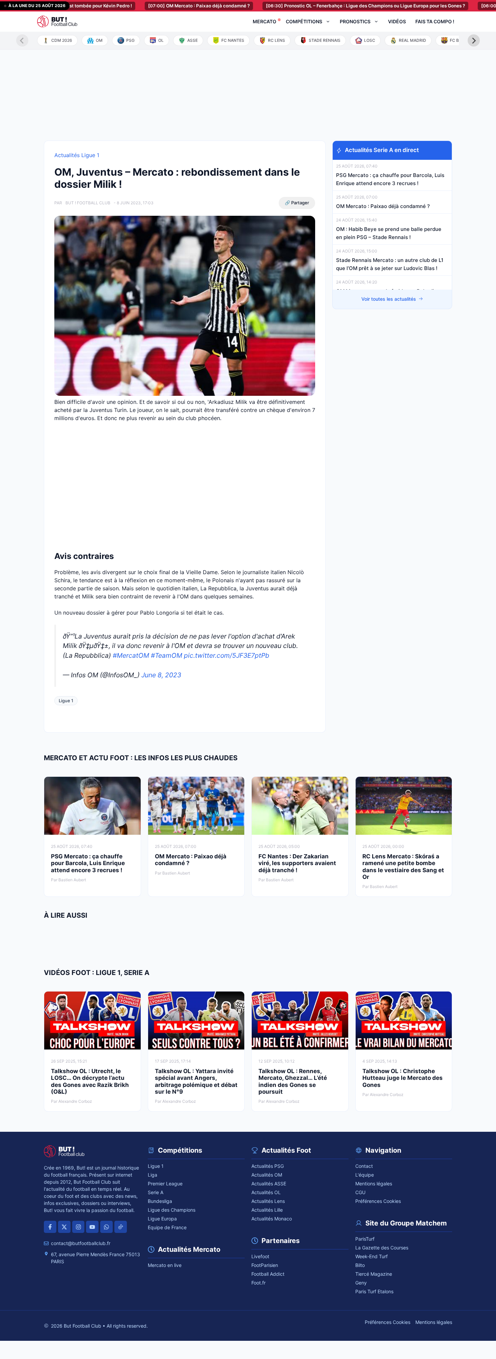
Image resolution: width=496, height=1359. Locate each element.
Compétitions (304, 21)
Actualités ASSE (268, 1183)
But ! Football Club (87, 202)
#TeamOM (166, 655)
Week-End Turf (371, 1256)
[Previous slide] (22, 40)
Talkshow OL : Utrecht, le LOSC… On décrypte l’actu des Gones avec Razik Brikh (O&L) (90, 1081)
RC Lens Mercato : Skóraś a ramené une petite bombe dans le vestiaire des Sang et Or (403, 866)
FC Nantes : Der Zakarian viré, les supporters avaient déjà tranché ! (297, 863)
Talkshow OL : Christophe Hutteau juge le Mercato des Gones (402, 1078)
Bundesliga (160, 1201)
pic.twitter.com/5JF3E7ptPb (226, 655)
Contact (364, 1166)
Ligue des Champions (171, 1210)
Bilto (360, 1265)
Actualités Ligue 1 (76, 155)
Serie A (155, 1192)
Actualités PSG (267, 1166)
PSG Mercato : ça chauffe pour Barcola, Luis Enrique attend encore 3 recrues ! (88, 863)
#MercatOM (131, 655)
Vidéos (397, 21)
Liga (152, 1175)
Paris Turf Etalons (374, 1291)
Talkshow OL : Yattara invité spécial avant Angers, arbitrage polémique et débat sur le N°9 (196, 1081)
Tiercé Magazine (373, 1274)
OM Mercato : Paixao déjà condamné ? (166, 5)
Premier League (165, 1183)
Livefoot (260, 1256)
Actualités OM (266, 1175)
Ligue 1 (66, 700)
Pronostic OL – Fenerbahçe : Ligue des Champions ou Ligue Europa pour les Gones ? (333, 5)
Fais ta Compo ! (434, 21)
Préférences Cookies (378, 1201)
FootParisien (264, 1265)
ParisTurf (365, 1239)
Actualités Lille (267, 1210)
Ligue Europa (162, 1218)
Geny (361, 1283)
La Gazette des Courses (381, 1247)
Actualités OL (266, 1192)
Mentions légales (373, 1183)
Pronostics (355, 21)
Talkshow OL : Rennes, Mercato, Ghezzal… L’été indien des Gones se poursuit (292, 1081)
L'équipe (364, 1175)
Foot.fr (258, 1283)
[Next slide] (474, 40)
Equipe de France (167, 1227)
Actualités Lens (268, 1201)
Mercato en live (165, 1265)
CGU (360, 1192)
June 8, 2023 (161, 675)
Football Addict (267, 1274)
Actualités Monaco (271, 1218)
